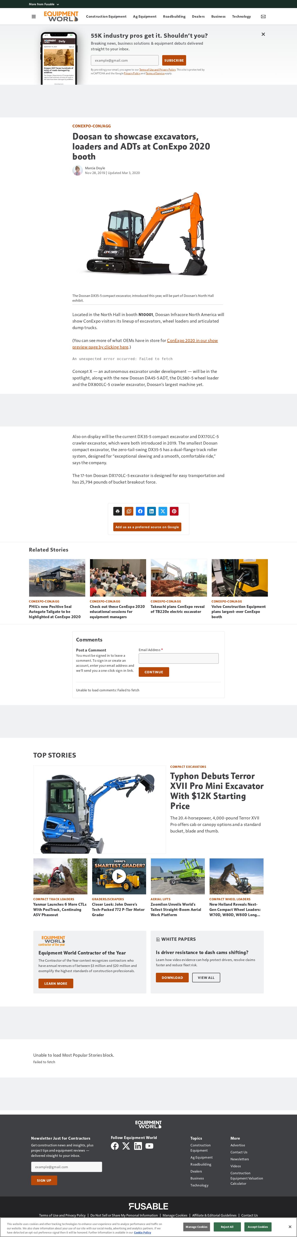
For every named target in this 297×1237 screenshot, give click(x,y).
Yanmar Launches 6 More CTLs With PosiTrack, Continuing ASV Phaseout (60, 909)
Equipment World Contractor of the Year (82, 953)
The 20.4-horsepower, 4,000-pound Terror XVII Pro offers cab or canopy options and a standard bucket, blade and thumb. (215, 824)
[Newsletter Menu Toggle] (263, 16)
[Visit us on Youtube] (149, 1145)
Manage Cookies (175, 1215)
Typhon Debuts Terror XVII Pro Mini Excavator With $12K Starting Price (217, 791)
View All (206, 977)
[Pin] (174, 511)
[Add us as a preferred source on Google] (129, 511)
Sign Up (44, 1180)
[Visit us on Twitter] (126, 1145)
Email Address (151, 649)
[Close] (290, 1227)
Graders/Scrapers (108, 899)
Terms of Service (155, 73)
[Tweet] (163, 511)
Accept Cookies (258, 1227)
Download (172, 977)
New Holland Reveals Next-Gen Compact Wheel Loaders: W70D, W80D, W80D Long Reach (235, 910)
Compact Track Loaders (53, 899)
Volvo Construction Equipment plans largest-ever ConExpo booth (239, 611)
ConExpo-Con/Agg (91, 125)
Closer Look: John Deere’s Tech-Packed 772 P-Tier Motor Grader (118, 909)
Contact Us (249, 1215)
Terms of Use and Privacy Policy (157, 69)
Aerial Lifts (160, 899)
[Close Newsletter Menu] (263, 34)
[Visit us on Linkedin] (138, 1145)
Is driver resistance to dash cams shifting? (202, 952)
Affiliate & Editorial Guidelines (214, 1215)
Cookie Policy (142, 1232)
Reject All (227, 1227)
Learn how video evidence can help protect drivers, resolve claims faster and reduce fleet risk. (205, 962)
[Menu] (33, 16)
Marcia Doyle (95, 168)
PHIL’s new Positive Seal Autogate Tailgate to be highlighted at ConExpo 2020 (55, 611)
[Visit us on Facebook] (115, 1145)
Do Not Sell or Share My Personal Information (124, 1215)
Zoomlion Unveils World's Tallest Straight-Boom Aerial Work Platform (176, 909)
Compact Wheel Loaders (230, 899)
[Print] (117, 511)
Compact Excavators (188, 766)
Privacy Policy (132, 73)
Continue (154, 672)
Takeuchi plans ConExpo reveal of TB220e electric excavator (178, 609)
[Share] (140, 511)
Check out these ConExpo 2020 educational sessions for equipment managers (117, 611)
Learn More (55, 983)
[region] (148, 1227)
